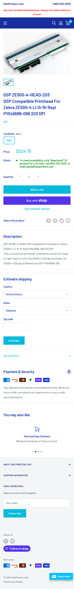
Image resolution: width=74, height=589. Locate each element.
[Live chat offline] (61, 575)
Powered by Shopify (13, 581)
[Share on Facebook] (48, 220)
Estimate (14, 340)
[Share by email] (68, 220)
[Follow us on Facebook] (5, 541)
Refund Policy (11, 355)
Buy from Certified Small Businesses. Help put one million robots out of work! (37, 12)
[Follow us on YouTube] (12, 541)
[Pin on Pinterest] (55, 220)
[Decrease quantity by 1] (19, 176)
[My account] (60, 23)
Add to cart (37, 189)
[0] (68, 23)
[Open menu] (5, 23)
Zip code (8, 319)
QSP (5, 121)
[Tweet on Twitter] (61, 220)
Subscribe (15, 513)
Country (7, 286)
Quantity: (8, 176)
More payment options (37, 208)
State (6, 302)
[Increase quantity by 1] (38, 176)
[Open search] (54, 23)
